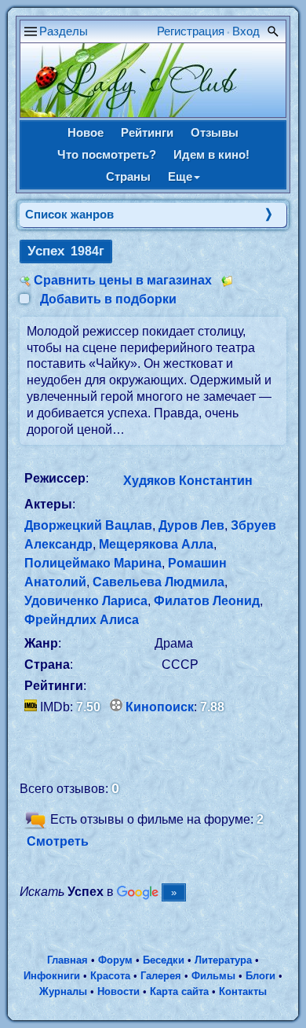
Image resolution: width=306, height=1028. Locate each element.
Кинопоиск (160, 707)
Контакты (243, 991)
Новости (118, 991)
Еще (180, 176)
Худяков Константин (188, 480)
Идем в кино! (211, 154)
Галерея (160, 976)
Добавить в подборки (108, 299)
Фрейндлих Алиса (81, 619)
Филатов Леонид (207, 601)
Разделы (63, 31)
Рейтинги (147, 132)
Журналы (63, 991)
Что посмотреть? (106, 154)
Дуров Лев (191, 525)
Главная (67, 960)
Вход (246, 31)
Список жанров (69, 214)
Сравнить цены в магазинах (123, 280)
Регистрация (190, 31)
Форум (115, 960)
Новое (85, 132)
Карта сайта (179, 991)
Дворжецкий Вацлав (88, 525)
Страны (128, 176)
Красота (110, 976)
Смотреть (58, 841)
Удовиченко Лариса (86, 601)
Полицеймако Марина (93, 563)
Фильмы (213, 976)
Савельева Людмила (158, 582)
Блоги (260, 976)
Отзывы (215, 132)
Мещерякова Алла (156, 544)
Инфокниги (52, 976)
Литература (223, 960)
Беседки (163, 960)
